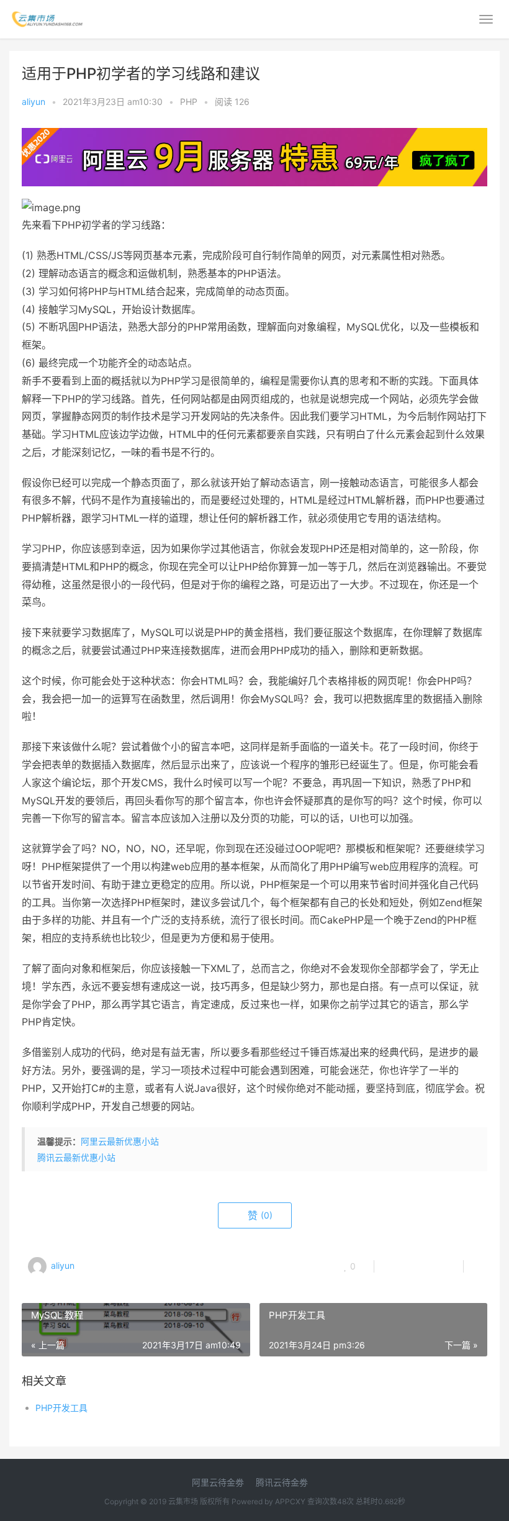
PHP (188, 101)
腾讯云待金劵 (282, 1482)
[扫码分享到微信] (393, 1266)
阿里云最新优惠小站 (120, 1141)
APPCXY (290, 1501)
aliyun (33, 101)
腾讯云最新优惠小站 (76, 1157)
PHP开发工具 (61, 1407)
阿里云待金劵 (218, 1482)
